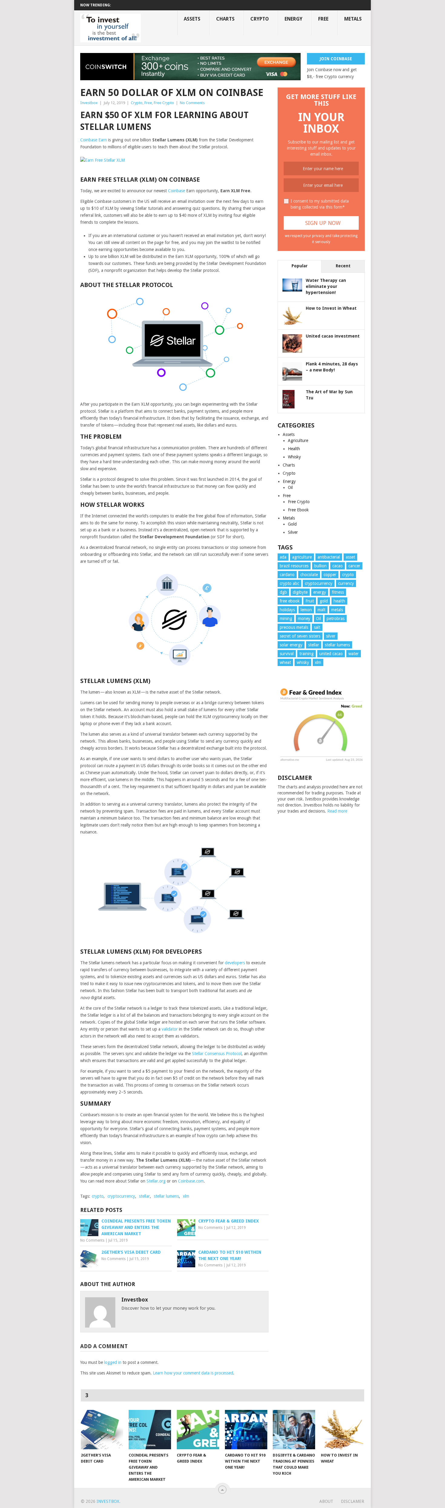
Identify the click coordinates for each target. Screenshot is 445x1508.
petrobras (335, 618)
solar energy (291, 644)
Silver (293, 532)
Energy (293, 19)
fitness (338, 592)
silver (330, 636)
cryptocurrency (121, 1196)
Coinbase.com (191, 1181)
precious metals (294, 627)
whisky (303, 662)
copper (330, 574)
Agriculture (298, 440)
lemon (306, 609)
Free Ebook (298, 509)
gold (324, 601)
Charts (225, 19)
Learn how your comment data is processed (193, 1373)
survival (287, 653)
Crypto (259, 19)
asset (350, 557)
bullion (320, 565)
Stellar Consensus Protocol (217, 1053)
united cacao (331, 653)
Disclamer (352, 1501)
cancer (354, 565)
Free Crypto (164, 103)
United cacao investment (333, 336)
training (306, 653)
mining (286, 618)
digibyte (300, 592)
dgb (283, 592)
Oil (290, 487)
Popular (300, 265)
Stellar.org (156, 1181)
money (304, 618)
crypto (98, 1196)
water (353, 653)
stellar (144, 1196)
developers (235, 962)
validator (170, 1029)
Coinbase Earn (93, 139)
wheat (285, 662)
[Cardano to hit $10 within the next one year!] (246, 1429)
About (326, 1501)
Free (323, 19)
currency (346, 583)
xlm (186, 1196)
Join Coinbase (336, 58)
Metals (353, 19)
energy (319, 592)
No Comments (192, 103)
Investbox (89, 103)
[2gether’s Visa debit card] (102, 1429)
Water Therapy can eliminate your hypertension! (326, 286)
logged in (112, 1362)
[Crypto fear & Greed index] (198, 1429)
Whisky (294, 456)
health (339, 601)
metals (337, 609)
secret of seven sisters (300, 636)
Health (294, 448)
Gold (292, 524)
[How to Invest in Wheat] (342, 1429)
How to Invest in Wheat (331, 308)
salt (317, 627)
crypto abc (289, 583)
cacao (337, 565)
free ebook (290, 601)
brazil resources (294, 565)
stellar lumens (166, 1196)
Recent (343, 265)
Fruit (309, 601)
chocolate (309, 574)
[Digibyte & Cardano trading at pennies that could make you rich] (294, 1429)
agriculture (302, 557)
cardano (287, 574)
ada (283, 557)
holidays (287, 609)
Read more (337, 811)
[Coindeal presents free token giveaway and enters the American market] (150, 1429)
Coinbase (176, 190)
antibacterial (329, 557)
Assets (192, 19)
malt (321, 609)
